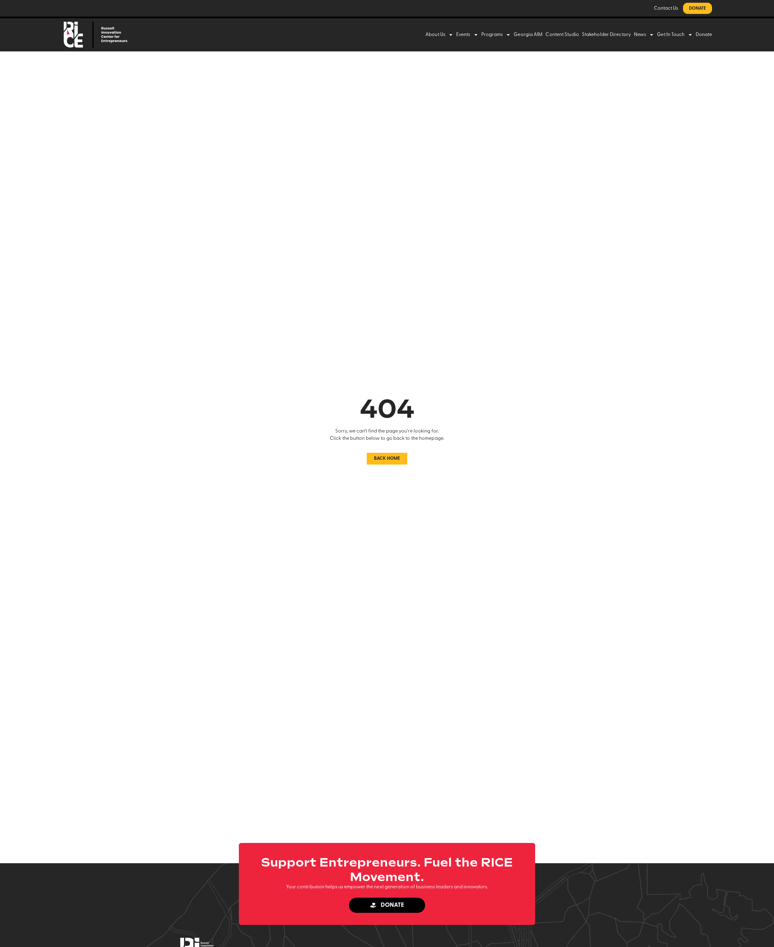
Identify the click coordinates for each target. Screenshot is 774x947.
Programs (492, 34)
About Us (435, 34)
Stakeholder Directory (606, 34)
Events (463, 34)
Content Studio (562, 34)
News (640, 34)
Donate (704, 34)
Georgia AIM (528, 34)
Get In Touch (671, 34)
